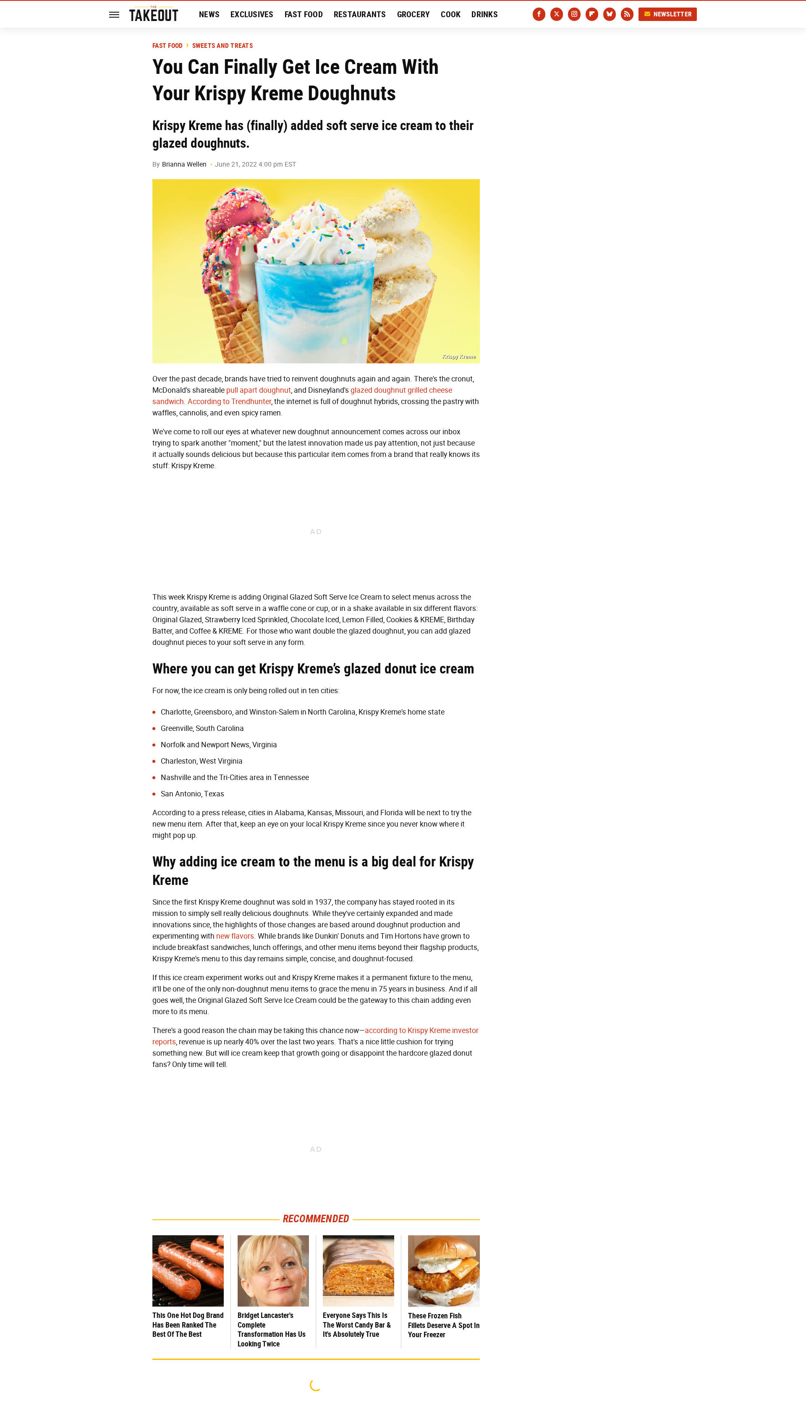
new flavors (235, 936)
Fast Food (304, 14)
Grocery (413, 14)
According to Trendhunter (229, 401)
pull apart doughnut (258, 390)
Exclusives (252, 14)
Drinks (484, 14)
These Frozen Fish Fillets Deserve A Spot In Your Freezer (444, 1325)
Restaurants (360, 14)
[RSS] (627, 14)
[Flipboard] (592, 14)
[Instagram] (574, 14)
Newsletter (673, 14)
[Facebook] (539, 14)
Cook (451, 14)
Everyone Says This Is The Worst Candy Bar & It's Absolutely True (357, 1324)
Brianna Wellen (184, 164)
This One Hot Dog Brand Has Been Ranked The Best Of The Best (188, 1324)
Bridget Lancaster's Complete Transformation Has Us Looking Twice (272, 1329)
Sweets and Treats (222, 45)
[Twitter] (556, 14)
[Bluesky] (609, 14)
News (209, 14)
